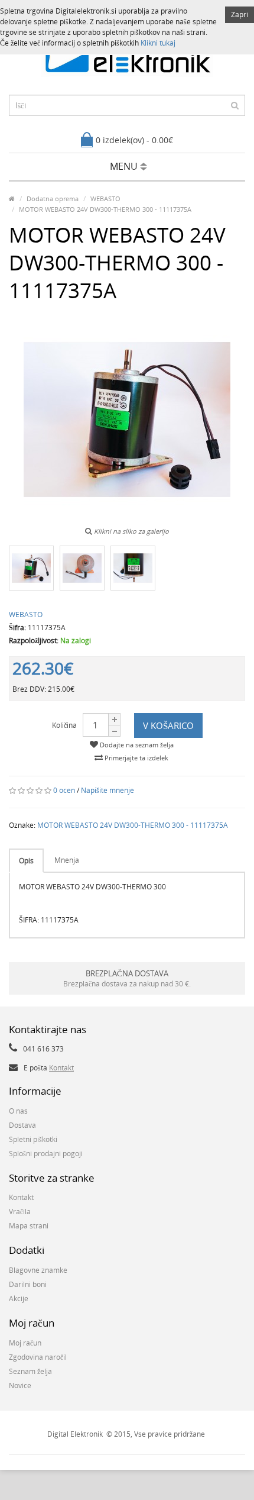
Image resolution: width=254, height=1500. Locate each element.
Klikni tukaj (158, 43)
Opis (26, 861)
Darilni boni (28, 1284)
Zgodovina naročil (38, 1357)
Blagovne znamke (38, 1270)
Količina (64, 725)
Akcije (18, 1298)
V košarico (168, 725)
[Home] (12, 198)
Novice (20, 1385)
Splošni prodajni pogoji (46, 1154)
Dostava (22, 1125)
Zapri (239, 14)
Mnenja (66, 860)
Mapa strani (28, 1226)
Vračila (20, 1212)
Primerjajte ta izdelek (135, 757)
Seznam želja (30, 1371)
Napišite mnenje (107, 790)
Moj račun (25, 1343)
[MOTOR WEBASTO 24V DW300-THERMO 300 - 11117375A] (31, 568)
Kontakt (61, 1068)
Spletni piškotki (33, 1139)
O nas (18, 1111)
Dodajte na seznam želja (136, 744)
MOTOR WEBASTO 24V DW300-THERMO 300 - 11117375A (132, 825)
